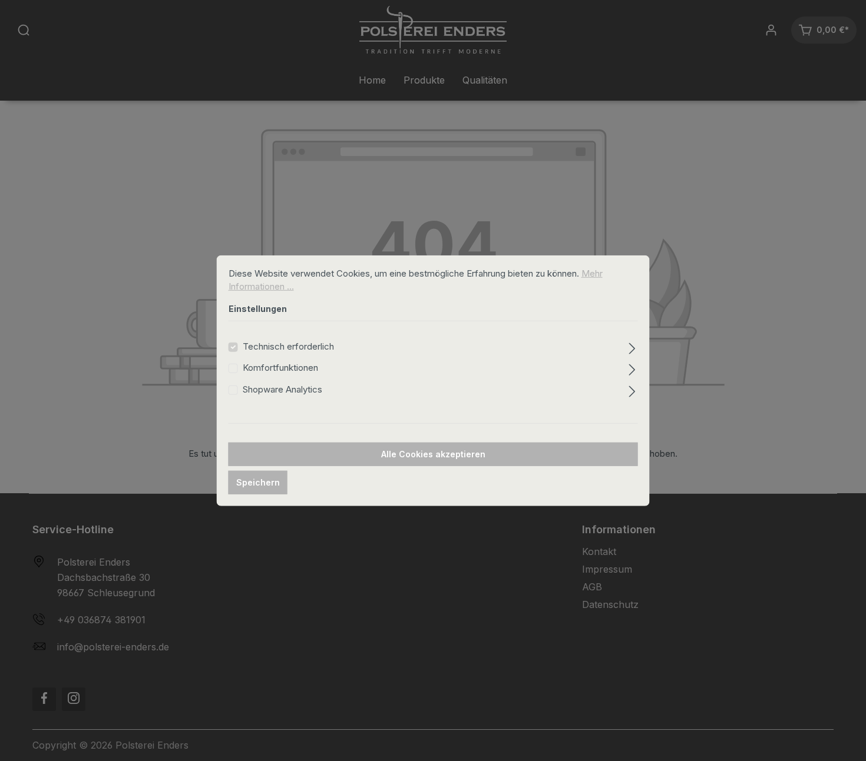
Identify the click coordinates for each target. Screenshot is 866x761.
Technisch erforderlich (288, 345)
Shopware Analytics (282, 388)
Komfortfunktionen (280, 367)
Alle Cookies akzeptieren (433, 454)
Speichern (258, 482)
